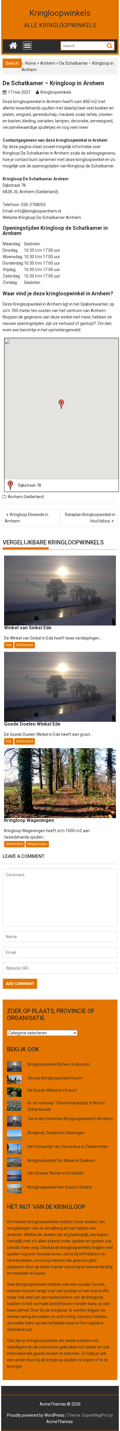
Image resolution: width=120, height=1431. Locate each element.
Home (30, 63)
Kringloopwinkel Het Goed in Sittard (60, 1187)
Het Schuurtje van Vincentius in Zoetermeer (68, 1146)
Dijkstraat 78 (29, 485)
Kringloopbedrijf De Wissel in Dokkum (61, 1160)
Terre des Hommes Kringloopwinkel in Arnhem (70, 1118)
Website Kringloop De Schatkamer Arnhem (42, 217)
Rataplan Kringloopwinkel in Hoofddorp (90, 517)
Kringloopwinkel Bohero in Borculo (59, 1064)
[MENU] (27, 46)
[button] (61, 404)
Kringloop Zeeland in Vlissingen (56, 1132)
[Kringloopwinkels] (13, 44)
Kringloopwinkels (60, 13)
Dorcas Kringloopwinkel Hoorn (55, 1078)
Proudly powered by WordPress (35, 1415)
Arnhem (47, 63)
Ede (9, 645)
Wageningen (37, 844)
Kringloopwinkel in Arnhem (37, 304)
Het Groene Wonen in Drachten (56, 1173)
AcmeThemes (59, 1421)
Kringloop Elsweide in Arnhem (26, 517)
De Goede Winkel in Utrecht (52, 1090)
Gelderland (34, 496)
